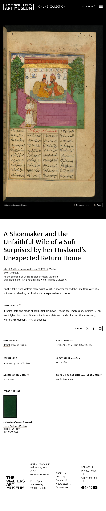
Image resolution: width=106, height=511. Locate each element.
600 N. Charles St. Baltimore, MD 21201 (40, 467)
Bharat (6, 345)
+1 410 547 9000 (39, 474)
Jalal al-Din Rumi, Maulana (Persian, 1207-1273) (25, 269)
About (59, 473)
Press (59, 476)
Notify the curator (65, 379)
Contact (85, 466)
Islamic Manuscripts (57, 279)
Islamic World (40, 279)
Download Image (82, 205)
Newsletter (62, 483)
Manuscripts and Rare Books (18, 279)
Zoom (99, 205)
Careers (60, 487)
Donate (60, 480)
